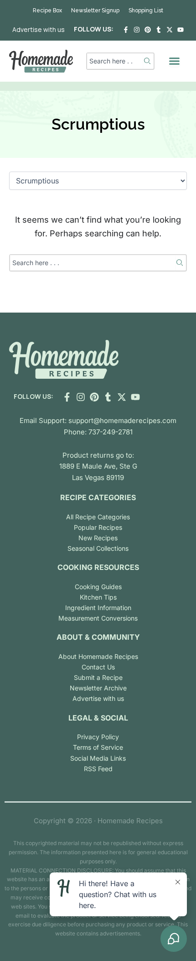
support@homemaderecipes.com (122, 420)
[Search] (148, 61)
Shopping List (146, 10)
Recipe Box (47, 10)
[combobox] (115, 61)
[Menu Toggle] (174, 61)
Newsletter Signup (95, 10)
